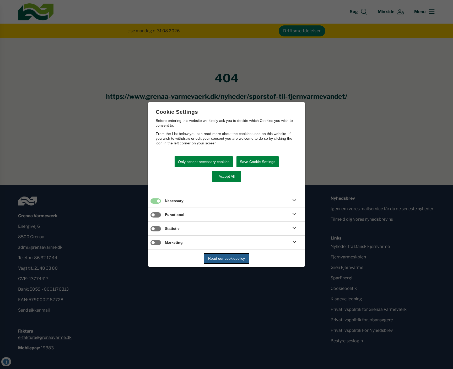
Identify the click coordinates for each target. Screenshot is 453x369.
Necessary (174, 201)
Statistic (172, 228)
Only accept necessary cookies (203, 162)
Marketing (174, 242)
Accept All (227, 176)
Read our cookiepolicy (226, 258)
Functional (174, 215)
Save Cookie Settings (257, 162)
